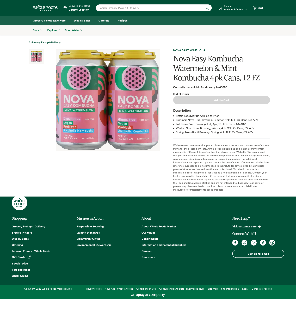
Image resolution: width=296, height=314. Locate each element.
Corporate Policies (262, 288)
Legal (245, 288)
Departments (149, 239)
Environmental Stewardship (94, 245)
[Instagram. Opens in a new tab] (254, 243)
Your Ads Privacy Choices (119, 288)
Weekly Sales (20, 239)
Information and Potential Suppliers (163, 245)
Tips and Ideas (21, 269)
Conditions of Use (146, 288)
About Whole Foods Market (158, 226)
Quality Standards (88, 232)
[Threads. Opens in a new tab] (272, 243)
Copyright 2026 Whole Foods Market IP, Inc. (48, 288)
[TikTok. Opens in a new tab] (263, 243)
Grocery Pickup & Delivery (28, 226)
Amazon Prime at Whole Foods (31, 251)
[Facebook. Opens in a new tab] (235, 243)
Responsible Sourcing (90, 226)
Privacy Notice (94, 288)
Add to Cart (221, 100)
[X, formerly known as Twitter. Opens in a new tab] (244, 243)
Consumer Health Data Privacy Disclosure (182, 288)
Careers (146, 251)
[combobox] (148, 8)
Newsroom (148, 257)
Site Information (230, 288)
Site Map (213, 288)
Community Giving (89, 239)
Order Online (20, 276)
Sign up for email (258, 254)
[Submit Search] (207, 8)
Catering (17, 245)
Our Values (148, 232)
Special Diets (20, 263)
